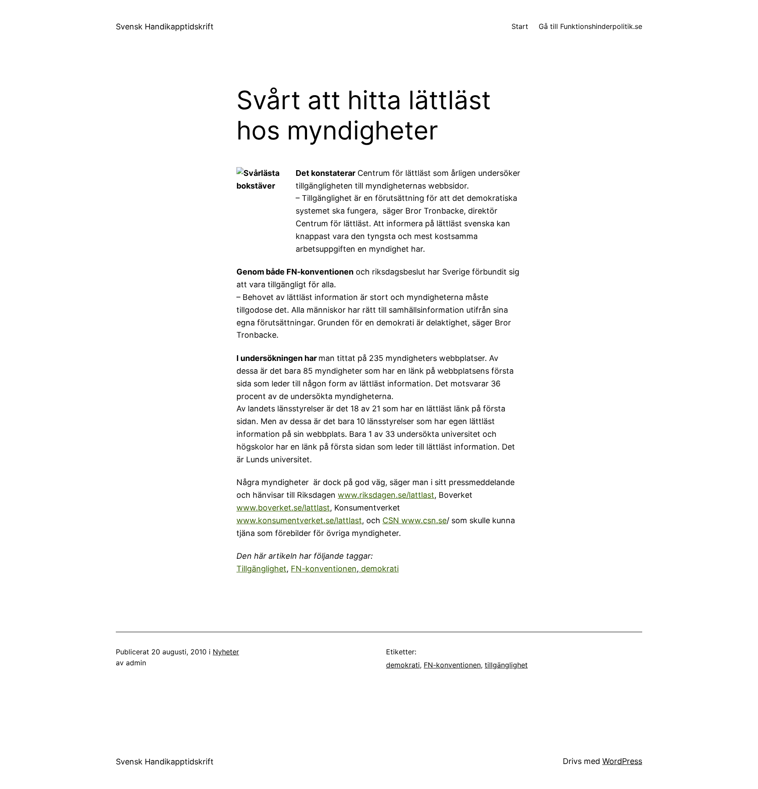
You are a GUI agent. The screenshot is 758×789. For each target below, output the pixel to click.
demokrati (379, 568)
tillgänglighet (506, 664)
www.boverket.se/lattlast (283, 507)
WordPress (622, 761)
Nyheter (226, 651)
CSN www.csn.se (415, 520)
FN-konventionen (324, 568)
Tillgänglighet (261, 568)
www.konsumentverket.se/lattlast (299, 520)
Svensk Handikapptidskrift (165, 26)
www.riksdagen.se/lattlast (386, 495)
